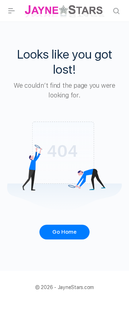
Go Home (64, 232)
